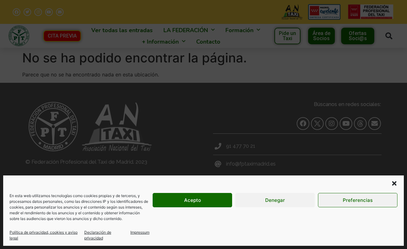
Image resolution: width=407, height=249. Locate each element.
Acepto (192, 200)
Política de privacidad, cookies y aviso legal (44, 235)
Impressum (139, 232)
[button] (394, 183)
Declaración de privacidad (97, 235)
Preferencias (358, 200)
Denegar (275, 200)
